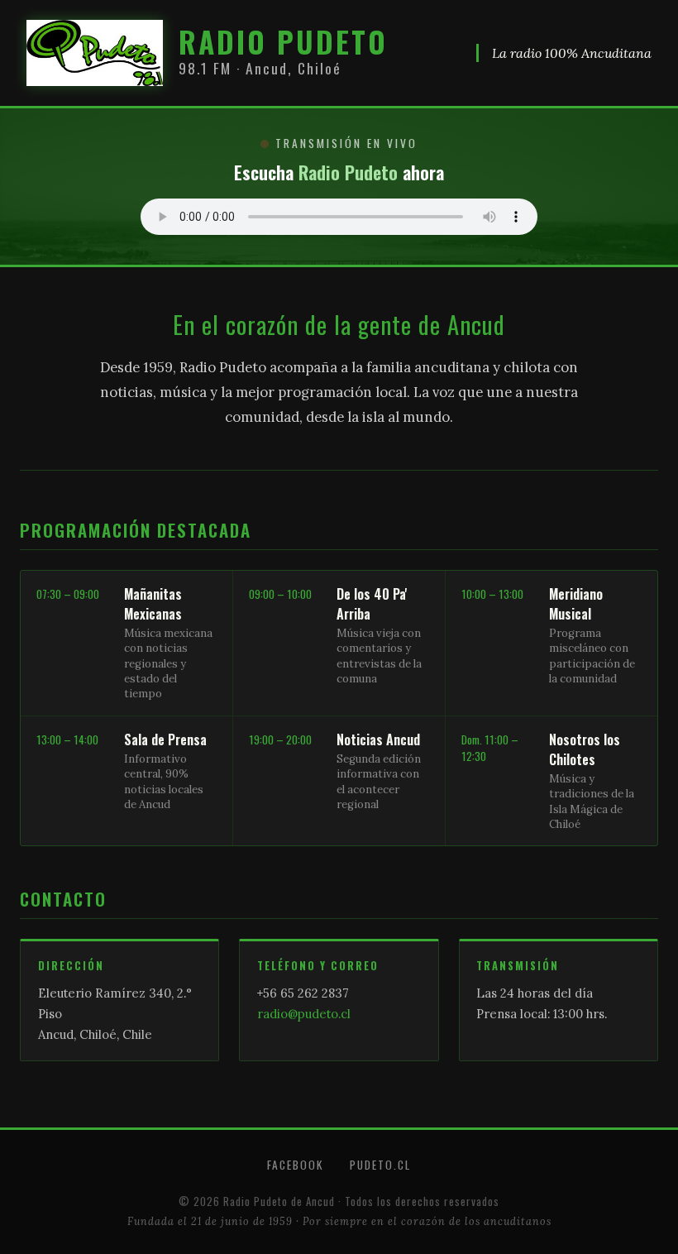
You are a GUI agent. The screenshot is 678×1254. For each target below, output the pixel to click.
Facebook (295, 1164)
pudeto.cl (380, 1164)
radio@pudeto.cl (304, 1014)
